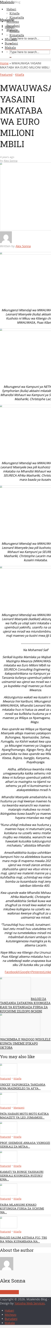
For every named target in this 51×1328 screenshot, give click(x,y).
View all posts (9, 1292)
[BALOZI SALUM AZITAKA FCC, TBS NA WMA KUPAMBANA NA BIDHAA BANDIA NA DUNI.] (8, 1227)
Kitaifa (14, 31)
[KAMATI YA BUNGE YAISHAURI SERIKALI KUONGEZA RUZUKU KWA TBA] (8, 1161)
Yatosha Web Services (29, 1303)
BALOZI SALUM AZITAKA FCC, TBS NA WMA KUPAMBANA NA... (23, 1239)
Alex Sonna (10, 160)
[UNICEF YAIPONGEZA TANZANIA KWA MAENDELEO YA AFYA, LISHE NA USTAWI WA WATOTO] (8, 1074)
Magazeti (19, 1107)
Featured (6, 75)
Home (4, 63)
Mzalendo (7, 20)
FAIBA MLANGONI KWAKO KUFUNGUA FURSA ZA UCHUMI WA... (22, 1208)
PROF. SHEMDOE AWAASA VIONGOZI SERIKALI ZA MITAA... (25, 1144)
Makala (10, 48)
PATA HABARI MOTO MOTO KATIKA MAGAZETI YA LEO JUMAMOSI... (24, 1115)
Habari (9, 27)
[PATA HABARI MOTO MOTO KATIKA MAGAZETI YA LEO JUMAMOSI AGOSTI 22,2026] (8, 1103)
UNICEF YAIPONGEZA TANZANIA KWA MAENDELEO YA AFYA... (22, 1086)
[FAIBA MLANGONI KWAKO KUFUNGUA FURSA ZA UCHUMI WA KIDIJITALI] (8, 1194)
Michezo (11, 39)
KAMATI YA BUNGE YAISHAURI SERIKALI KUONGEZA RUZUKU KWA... (21, 1175)
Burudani (11, 43)
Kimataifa (16, 35)
